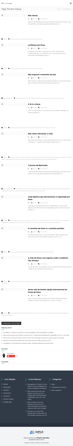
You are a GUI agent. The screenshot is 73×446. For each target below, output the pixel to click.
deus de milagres (64, 220)
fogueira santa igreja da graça (54, 313)
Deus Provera (53, 98)
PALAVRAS (7, 387)
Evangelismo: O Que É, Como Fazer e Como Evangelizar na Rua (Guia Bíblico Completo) (28, 332)
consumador (44, 98)
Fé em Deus (38, 39)
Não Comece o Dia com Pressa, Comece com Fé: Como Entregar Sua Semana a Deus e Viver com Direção (33, 338)
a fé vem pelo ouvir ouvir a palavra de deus (22, 39)
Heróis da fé (46, 159)
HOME (5, 384)
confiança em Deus (36, 45)
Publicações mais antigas (11, 323)
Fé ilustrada (22, 190)
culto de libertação (57, 188)
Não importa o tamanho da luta (42, 75)
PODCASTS (7, 393)
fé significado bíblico (36, 159)
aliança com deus (40, 157)
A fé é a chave (34, 104)
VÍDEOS (6, 390)
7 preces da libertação (38, 165)
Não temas (33, 16)
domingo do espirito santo (30, 313)
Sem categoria (8, 98)
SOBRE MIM (7, 402)
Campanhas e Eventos (59, 387)
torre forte (53, 159)
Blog (5, 39)
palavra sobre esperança (54, 222)
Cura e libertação (40, 281)
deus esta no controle (41, 127)
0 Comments (43, 19)
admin (34, 19)
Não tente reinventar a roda (40, 134)
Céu (36, 220)
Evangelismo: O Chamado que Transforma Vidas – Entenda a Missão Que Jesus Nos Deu (28, 343)
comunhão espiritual (52, 157)
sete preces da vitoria (33, 190)
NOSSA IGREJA (8, 399)
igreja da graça (42, 222)
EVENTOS (6, 396)
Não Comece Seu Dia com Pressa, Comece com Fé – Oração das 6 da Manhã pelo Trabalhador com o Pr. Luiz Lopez (36, 335)
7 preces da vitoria (21, 188)
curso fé (20, 159)
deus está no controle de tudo (22, 252)
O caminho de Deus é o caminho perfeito (46, 228)
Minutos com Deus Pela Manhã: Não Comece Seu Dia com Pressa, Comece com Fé (27, 340)
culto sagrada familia (11, 159)
